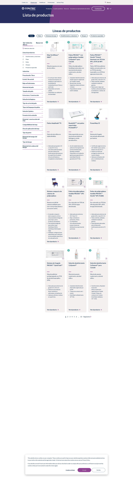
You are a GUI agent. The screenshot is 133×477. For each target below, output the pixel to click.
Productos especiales (97, 36)
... (78, 317)
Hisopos (84, 36)
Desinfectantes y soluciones (69, 36)
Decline (99, 470)
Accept (84, 470)
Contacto (98, 9)
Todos (31, 36)
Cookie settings (70, 470)
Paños (39, 36)
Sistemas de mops (51, 36)
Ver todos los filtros (27, 44)
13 (81, 317)
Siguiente (86, 317)
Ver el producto (52, 101)
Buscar (109, 2)
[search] (103, 2)
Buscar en (39, 43)
